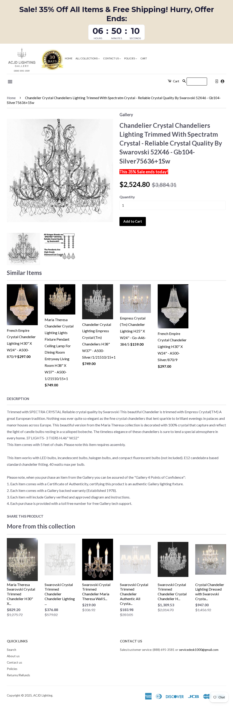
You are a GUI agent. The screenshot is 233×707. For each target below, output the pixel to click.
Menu (10, 82)
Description (18, 399)
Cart (143, 58)
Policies (129, 58)
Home (68, 58)
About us (13, 656)
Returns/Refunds (18, 675)
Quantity (127, 197)
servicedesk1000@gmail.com (198, 650)
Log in (216, 81)
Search (11, 650)
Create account (222, 81)
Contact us (111, 58)
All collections (87, 58)
